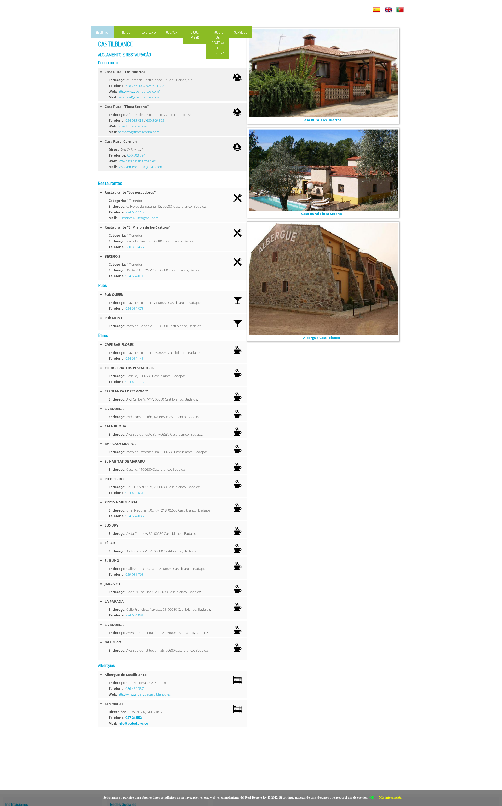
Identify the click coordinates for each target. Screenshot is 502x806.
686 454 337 (135, 688)
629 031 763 (135, 574)
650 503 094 (136, 155)
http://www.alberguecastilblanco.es (144, 694)
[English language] (389, 9)
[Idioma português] (401, 9)
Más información (390, 797)
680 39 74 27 (135, 246)
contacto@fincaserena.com (138, 132)
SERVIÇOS (240, 32)
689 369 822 (155, 120)
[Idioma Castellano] (377, 9)
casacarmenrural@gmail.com (140, 166)
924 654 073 (135, 308)
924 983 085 (135, 120)
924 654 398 (155, 85)
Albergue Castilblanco (321, 337)
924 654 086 (135, 516)
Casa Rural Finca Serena (321, 213)
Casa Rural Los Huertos (321, 120)
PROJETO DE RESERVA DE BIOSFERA (217, 42)
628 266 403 (135, 85)
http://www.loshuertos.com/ (139, 91)
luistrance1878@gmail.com (138, 217)
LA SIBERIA (149, 32)
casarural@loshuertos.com (138, 97)
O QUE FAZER (194, 35)
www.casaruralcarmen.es (137, 161)
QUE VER (172, 32)
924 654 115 (135, 212)
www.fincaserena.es (133, 126)
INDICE (125, 32)
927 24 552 (134, 717)
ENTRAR (104, 32)
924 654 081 (135, 615)
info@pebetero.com (135, 723)
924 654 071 (135, 276)
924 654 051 (135, 492)
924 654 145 (135, 358)
